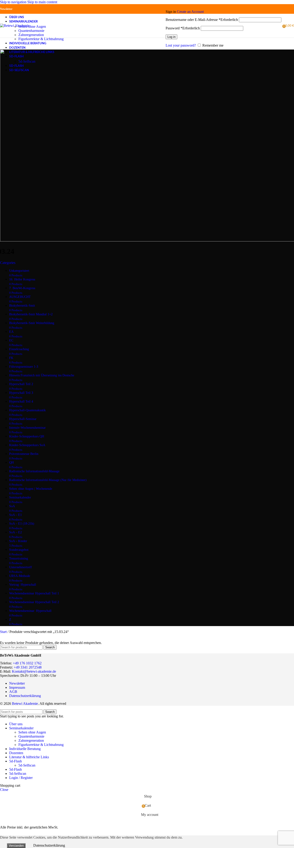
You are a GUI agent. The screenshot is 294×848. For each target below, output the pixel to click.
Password (183, 28)
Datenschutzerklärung (25, 696)
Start (4, 632)
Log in (171, 37)
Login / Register (21, 778)
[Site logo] (15, 26)
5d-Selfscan (26, 61)
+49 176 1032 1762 (27, 663)
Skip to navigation (13, 2)
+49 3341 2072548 (28, 667)
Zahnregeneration (31, 35)
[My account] (223, 5)
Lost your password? (181, 45)
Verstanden (16, 845)
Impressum (17, 687)
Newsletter (6, 9)
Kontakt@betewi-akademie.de (34, 671)
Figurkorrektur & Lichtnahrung (41, 39)
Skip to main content (42, 2)
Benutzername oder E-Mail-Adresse (202, 20)
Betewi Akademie (25, 703)
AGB (13, 692)
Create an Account (190, 12)
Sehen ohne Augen (32, 26)
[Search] (163, 25)
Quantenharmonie (31, 31)
